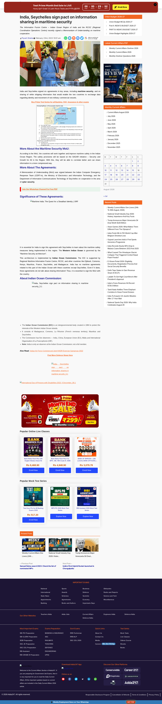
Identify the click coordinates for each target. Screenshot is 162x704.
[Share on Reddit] (73, 38)
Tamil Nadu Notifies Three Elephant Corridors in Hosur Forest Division (121, 291)
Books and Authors (69, 603)
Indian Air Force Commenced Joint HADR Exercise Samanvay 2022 (56, 351)
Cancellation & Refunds (120, 695)
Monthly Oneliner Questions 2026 (122, 56)
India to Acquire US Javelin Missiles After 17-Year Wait (122, 297)
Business (86, 588)
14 (127, 170)
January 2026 (113, 139)
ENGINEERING (50, 651)
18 (111, 175)
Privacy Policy (154, 695)
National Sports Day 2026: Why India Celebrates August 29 (122, 303)
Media (97, 640)
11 (111, 170)
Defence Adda (88, 618)
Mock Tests (124, 633)
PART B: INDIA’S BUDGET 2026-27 (123, 30)
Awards (64, 592)
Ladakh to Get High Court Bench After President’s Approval (122, 278)
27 (122, 179)
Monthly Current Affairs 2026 (120, 52)
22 (133, 175)
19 (116, 175)
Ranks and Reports (111, 592)
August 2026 (118, 112)
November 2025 (114, 147)
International (45, 592)
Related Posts (26, 534)
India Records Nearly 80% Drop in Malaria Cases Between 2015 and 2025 (123, 247)
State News (45, 596)
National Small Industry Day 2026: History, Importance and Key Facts (121, 215)
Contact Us (99, 637)
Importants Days (89, 603)
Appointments (46, 599)
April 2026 (112, 128)
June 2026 (112, 120)
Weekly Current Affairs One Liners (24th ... (32, 554)
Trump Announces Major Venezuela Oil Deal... (84, 554)
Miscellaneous (109, 599)
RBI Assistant (25, 651)
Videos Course (125, 640)
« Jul (105, 196)
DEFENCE (49, 647)
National (44, 588)
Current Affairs (88, 614)
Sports (64, 588)
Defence (86, 592)
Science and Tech (110, 596)
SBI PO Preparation (27, 633)
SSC (46, 637)
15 (133, 170)
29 (133, 179)
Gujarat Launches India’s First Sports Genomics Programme (122, 241)
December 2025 (114, 143)
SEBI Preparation (26, 640)
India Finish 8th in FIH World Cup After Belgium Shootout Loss (123, 234)
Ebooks (123, 644)
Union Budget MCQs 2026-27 (120, 22)
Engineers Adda (109, 614)
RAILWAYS (49, 640)
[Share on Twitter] (82, 38)
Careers (105, 644)
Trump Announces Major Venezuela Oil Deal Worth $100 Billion (123, 221)
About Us (98, 633)
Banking (44, 603)
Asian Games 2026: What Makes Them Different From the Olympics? (123, 228)
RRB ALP (73, 637)
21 (127, 175)
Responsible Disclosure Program (98, 695)
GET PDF (130, 702)
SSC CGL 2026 (75, 640)
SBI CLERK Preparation (28, 637)
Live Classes (125, 637)
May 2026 (111, 124)
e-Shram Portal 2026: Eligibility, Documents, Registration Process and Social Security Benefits (122, 263)
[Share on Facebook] (77, 38)
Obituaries (107, 588)
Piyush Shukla (27, 38)
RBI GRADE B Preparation (29, 655)
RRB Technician (76, 633)
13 (122, 170)
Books (122, 647)
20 (122, 175)
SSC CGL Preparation (28, 647)
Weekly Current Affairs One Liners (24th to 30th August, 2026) (123, 209)
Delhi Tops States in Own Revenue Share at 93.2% (121, 271)
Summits (86, 596)
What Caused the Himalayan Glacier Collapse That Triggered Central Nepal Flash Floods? (123, 254)
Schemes (65, 596)
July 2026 (111, 116)
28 (128, 179)
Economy (86, 599)
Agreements (66, 599)
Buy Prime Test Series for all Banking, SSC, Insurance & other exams (60, 102)
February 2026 (113, 136)
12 (116, 170)
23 (139, 175)
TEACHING (49, 644)
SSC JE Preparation (27, 644)
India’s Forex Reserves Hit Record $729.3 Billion (121, 284)
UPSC (47, 655)
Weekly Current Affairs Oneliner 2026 (123, 48)
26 (117, 179)
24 (106, 179)
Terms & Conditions (139, 695)
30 (139, 179)
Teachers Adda (46, 614)
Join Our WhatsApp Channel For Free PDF (40, 189)
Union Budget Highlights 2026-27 (122, 33)
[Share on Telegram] (69, 38)
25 (111, 179)
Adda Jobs (66, 614)
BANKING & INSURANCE (54, 633)
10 (105, 170)
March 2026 (112, 132)
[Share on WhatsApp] (65, 38)
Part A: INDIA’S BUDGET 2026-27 (122, 26)
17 (105, 175)
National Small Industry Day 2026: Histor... (60, 554)
